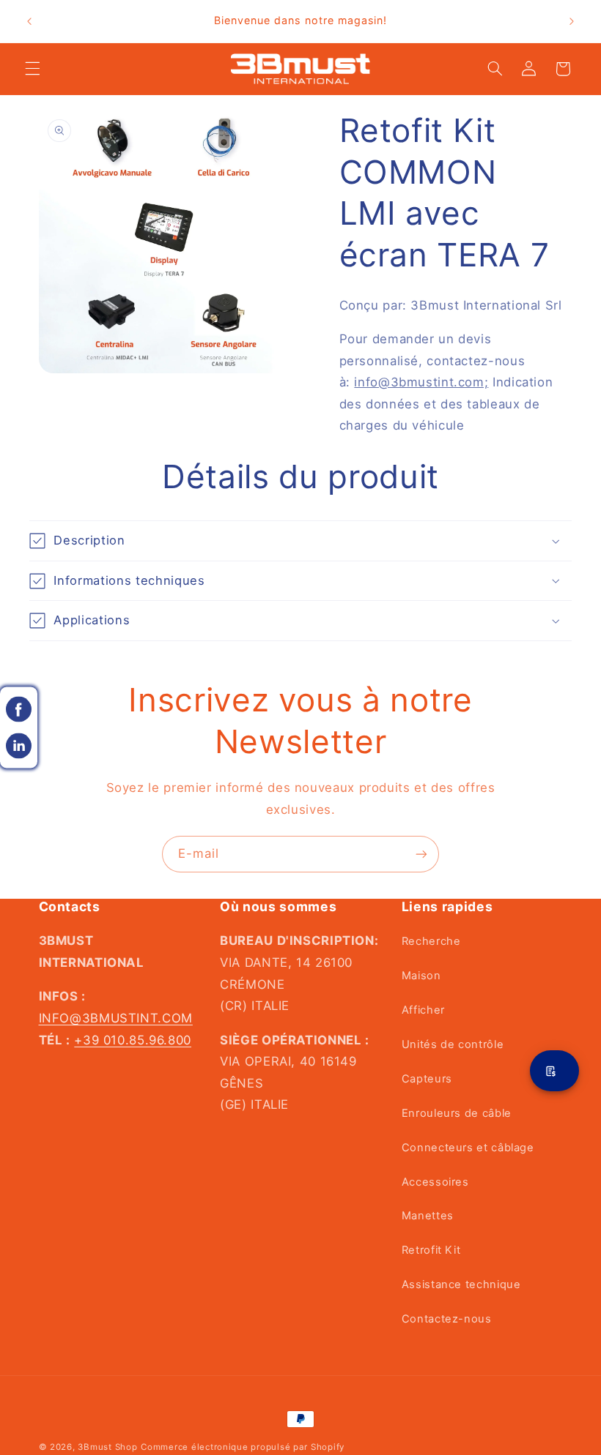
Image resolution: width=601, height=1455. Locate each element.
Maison (421, 975)
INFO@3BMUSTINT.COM (116, 1018)
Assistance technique (461, 1284)
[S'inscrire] (421, 854)
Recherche (431, 941)
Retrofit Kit (431, 1250)
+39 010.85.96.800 (132, 1040)
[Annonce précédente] (29, 21)
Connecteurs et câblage (468, 1147)
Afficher (423, 1010)
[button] (32, 69)
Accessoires (435, 1182)
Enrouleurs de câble (457, 1113)
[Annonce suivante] (572, 21)
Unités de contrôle (453, 1044)
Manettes (428, 1215)
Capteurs (427, 1078)
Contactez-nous (447, 1318)
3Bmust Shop (107, 1447)
